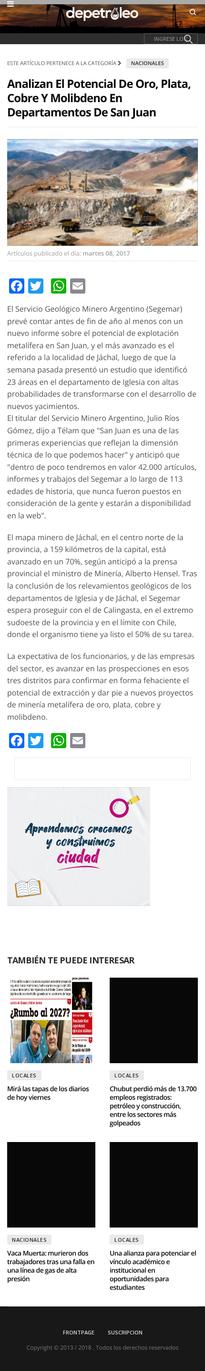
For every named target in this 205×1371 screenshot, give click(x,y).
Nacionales (147, 63)
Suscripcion (125, 1332)
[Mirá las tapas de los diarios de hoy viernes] (51, 1020)
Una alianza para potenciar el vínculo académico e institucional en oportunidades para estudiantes (153, 1270)
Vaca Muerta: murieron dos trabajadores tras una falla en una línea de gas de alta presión (50, 1266)
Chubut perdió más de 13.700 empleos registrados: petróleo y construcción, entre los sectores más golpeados (153, 1106)
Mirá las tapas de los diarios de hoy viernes (48, 1093)
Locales (24, 1075)
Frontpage (78, 1332)
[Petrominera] (102, 769)
